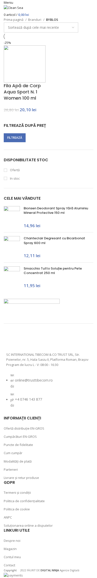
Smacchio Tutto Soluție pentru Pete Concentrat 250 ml (53, 270)
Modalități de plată (18, 461)
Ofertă (14, 170)
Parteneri (11, 469)
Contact (9, 565)
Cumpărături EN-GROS (20, 436)
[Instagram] (25, 339)
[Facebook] (12, 339)
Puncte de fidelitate (18, 444)
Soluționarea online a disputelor (28, 525)
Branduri (35, 19)
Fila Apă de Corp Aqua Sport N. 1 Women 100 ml (22, 92)
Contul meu (12, 557)
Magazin (10, 549)
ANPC (8, 517)
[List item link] (48, 392)
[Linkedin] (65, 339)
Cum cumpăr (13, 453)
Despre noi (12, 540)
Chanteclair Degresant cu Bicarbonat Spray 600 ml (54, 240)
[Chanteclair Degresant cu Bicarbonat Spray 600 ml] (12, 247)
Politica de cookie (17, 509)
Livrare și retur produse (21, 477)
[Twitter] (39, 339)
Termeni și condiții (17, 492)
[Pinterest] (52, 339)
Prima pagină (14, 19)
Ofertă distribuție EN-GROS (24, 428)
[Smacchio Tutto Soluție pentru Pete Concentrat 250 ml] (12, 277)
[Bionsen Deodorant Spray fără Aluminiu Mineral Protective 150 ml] (12, 217)
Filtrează (14, 138)
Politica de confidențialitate (24, 501)
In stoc (14, 178)
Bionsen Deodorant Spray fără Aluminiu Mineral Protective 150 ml (56, 210)
